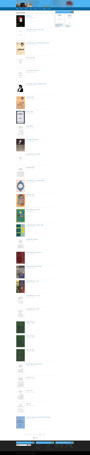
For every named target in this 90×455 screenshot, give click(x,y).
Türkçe (61, 444)
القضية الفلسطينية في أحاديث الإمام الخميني (36, 83)
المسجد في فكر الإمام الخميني (33, 295)
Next (40, 434)
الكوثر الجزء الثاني (30, 335)
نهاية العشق (28, 15)
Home (21, 8)
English (44, 8)
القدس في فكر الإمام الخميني (33, 209)
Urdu (40, 8)
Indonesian (67, 444)
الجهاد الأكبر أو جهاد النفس (32, 139)
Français (57, 444)
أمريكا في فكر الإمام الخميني (32, 70)
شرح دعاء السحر (30, 377)
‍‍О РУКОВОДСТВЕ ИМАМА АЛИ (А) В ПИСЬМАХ (59, 25)
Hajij (17, 8)
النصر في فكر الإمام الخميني (32, 281)
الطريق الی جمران (30, 57)
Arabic (30, 8)
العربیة (61, 446)
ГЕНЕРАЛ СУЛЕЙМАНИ (68, 26)
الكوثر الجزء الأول (30, 349)
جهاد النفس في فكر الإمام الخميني (34, 266)
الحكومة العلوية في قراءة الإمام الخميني (35, 180)
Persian (26, 8)
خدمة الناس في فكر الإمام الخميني (34, 252)
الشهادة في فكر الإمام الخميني (33, 154)
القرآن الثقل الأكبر (30, 194)
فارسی (56, 446)
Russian (35, 8)
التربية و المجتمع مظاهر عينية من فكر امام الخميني (37, 42)
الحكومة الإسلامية (30, 167)
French (49, 8)
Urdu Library (38, 448)
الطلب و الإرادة (29, 111)
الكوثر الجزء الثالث (30, 322)
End (44, 434)
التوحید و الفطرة (29, 97)
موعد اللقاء (28, 403)
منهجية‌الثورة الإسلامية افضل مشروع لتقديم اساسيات (38, 417)
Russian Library (48, 448)
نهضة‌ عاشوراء (29, 390)
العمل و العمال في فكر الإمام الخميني (34, 225)
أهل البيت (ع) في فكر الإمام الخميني (34, 364)
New (57, 12)
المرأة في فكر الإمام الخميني (32, 308)
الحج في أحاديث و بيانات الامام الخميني (35, 29)
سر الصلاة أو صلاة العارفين (32, 239)
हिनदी (71, 444)
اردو (66, 446)
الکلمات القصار (29, 126)
